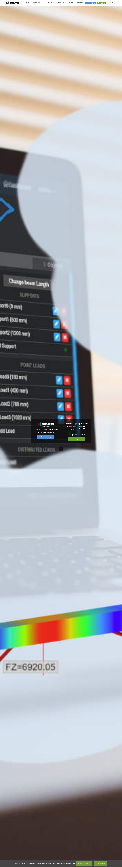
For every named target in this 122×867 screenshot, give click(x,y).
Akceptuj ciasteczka (84, 863)
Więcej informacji (100, 863)
